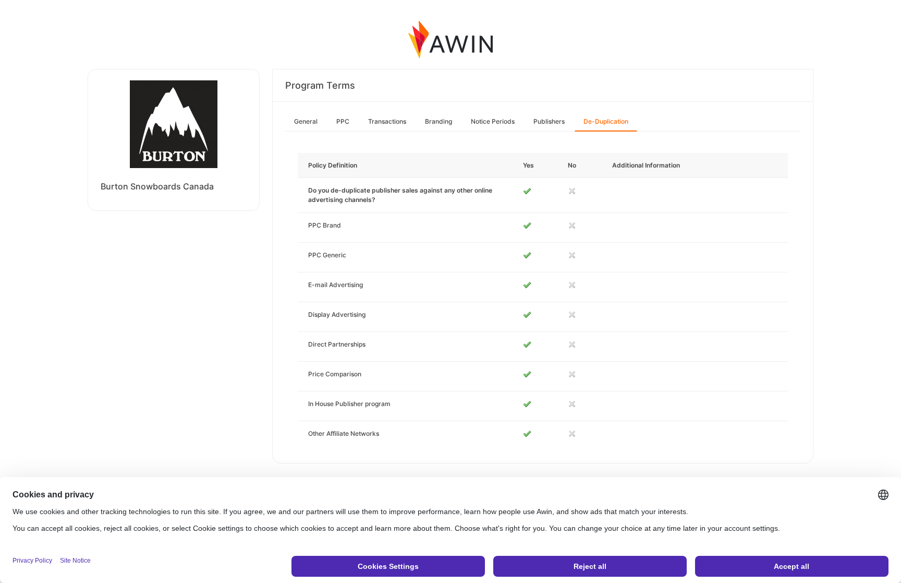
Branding (438, 121)
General (306, 121)
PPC (342, 121)
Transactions (387, 121)
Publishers (549, 121)
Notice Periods (493, 121)
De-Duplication (605, 121)
